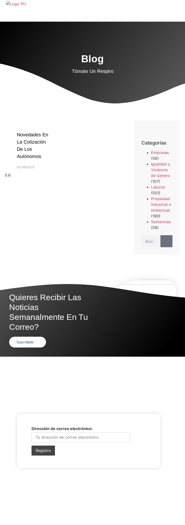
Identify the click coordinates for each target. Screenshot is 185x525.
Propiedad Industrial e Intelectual (161, 204)
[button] (142, 130)
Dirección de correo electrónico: (62, 428)
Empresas (160, 152)
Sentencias (161, 221)
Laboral (158, 187)
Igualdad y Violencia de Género (160, 170)
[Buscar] (166, 241)
